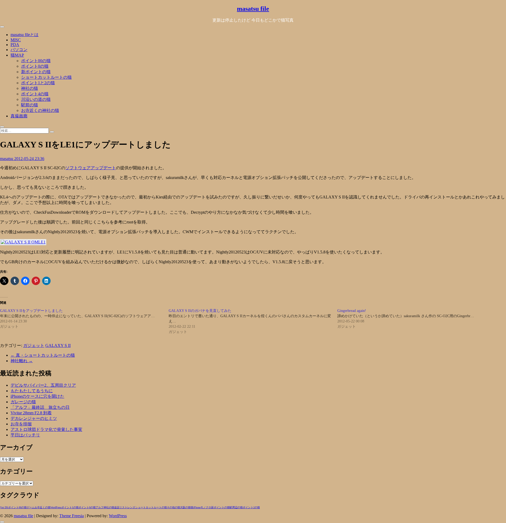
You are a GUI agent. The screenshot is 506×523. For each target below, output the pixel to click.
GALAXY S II (58, 345)
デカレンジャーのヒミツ (34, 418)
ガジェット (33, 345)
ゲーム (31, 507)
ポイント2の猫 (251, 507)
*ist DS (4, 507)
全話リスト (120, 507)
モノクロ (206, 507)
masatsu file (253, 8)
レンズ (131, 507)
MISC (16, 40)
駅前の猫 (29, 105)
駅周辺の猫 (236, 507)
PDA (15, 44)
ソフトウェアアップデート (90, 168)
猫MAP (17, 55)
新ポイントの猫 (36, 71)
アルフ (100, 507)
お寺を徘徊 (21, 424)
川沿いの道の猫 (36, 99)
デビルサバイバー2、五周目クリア (43, 385)
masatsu (7, 158)
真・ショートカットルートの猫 (43, 355)
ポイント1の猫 (70, 507)
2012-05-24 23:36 (29, 158)
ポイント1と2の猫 (38, 83)
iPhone (197, 507)
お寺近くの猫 (42, 507)
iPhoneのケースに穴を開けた (37, 396)
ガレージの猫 (23, 402)
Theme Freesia (71, 516)
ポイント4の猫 (34, 94)
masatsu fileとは (24, 34)
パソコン (19, 49)
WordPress (55, 507)
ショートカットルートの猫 (46, 77)
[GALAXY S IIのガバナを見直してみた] (253, 321)
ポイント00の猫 (36, 60)
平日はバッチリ (25, 435)
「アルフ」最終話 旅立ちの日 (40, 407)
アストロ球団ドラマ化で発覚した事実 (46, 429)
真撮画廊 (19, 116)
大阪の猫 (185, 507)
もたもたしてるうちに (32, 390)
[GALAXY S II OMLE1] (23, 242)
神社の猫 (29, 88)
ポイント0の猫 (34, 66)
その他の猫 (173, 507)
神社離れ (22, 360)
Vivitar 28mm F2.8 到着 (31, 413)
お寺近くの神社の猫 (40, 110)
